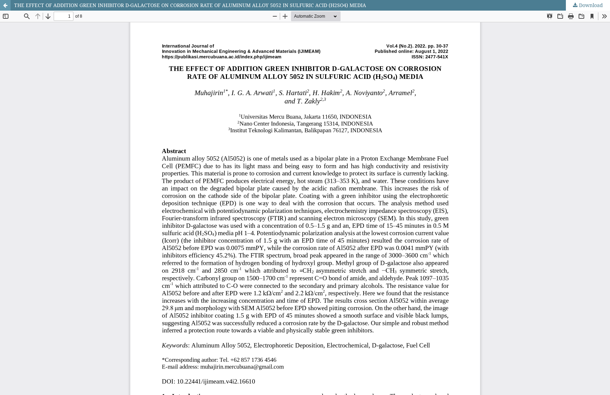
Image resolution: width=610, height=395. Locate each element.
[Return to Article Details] (5, 5)
